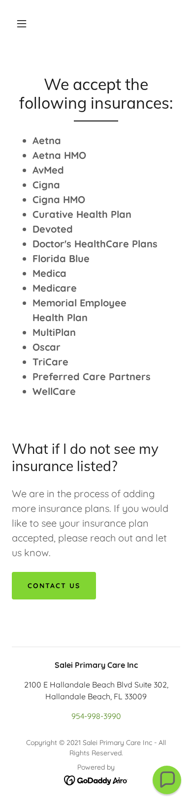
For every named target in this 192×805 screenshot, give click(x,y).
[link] (96, 779)
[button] (22, 23)
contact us (54, 585)
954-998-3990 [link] (96, 716)
